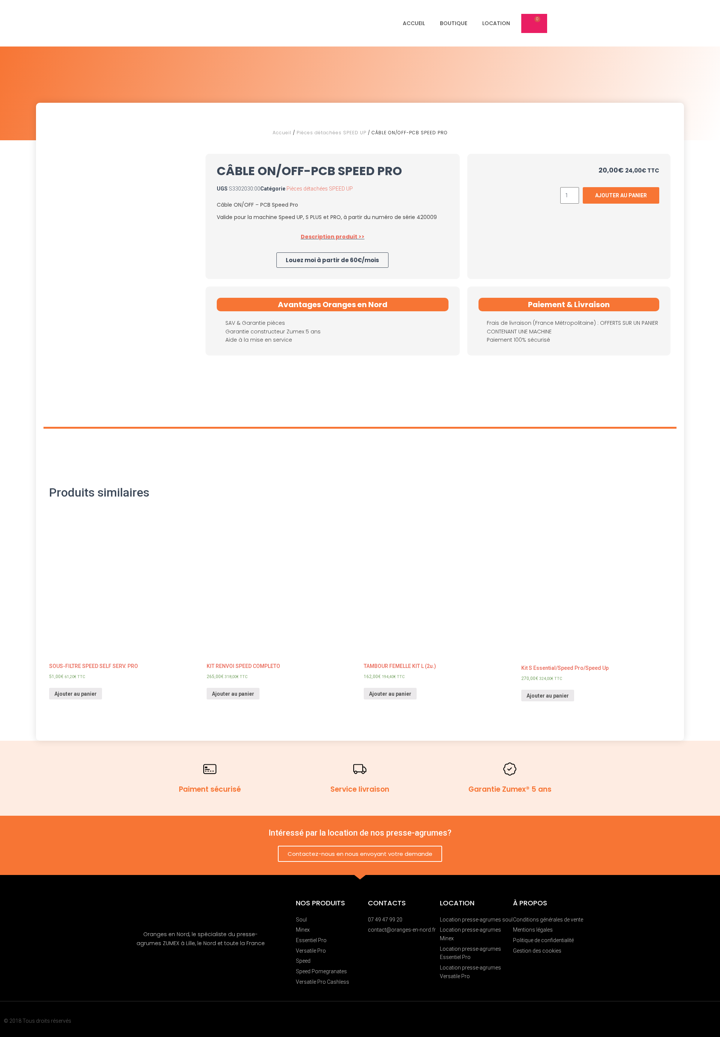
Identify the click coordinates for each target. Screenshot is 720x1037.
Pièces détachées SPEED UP (331, 132)
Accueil (414, 23)
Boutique (453, 23)
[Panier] (534, 23)
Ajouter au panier (75, 694)
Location (496, 23)
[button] (332, 260)
